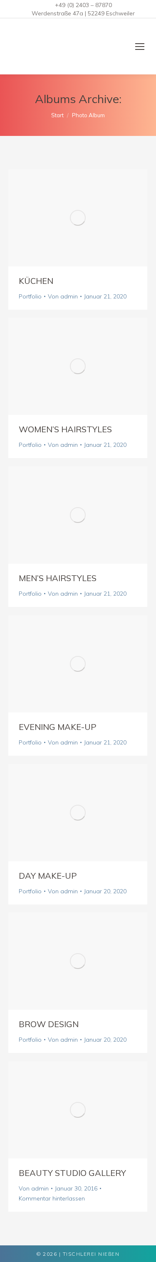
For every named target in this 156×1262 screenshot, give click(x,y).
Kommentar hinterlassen (52, 1198)
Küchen (36, 281)
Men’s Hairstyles (58, 578)
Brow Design (49, 1024)
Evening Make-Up (58, 727)
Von (63, 296)
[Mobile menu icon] (140, 46)
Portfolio (30, 296)
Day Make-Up (48, 875)
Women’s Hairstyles (65, 429)
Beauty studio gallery (72, 1173)
